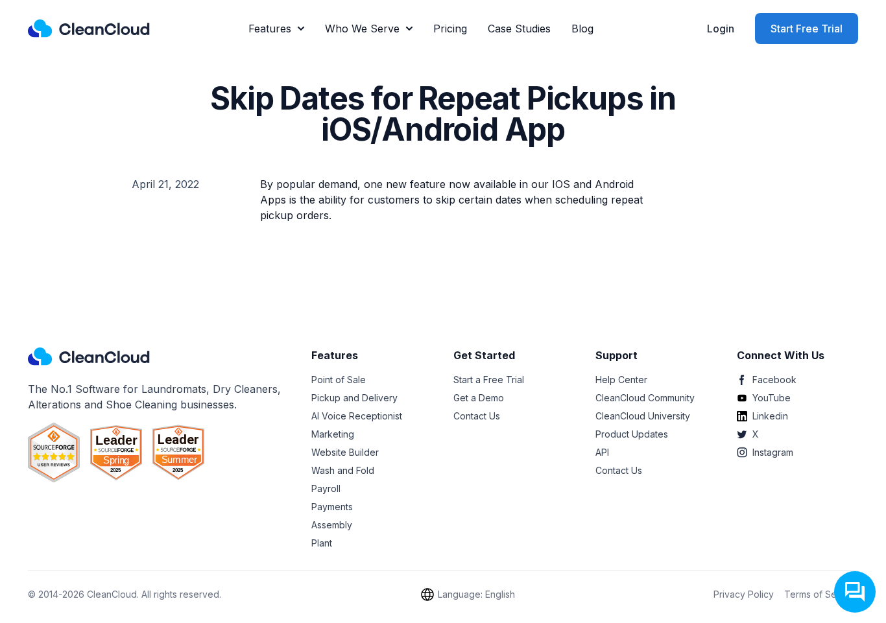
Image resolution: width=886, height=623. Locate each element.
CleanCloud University (642, 415)
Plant (321, 542)
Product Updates (631, 434)
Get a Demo (478, 397)
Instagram (772, 452)
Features (269, 28)
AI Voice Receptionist (356, 415)
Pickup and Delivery (354, 397)
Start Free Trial (807, 28)
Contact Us (476, 415)
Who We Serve (362, 28)
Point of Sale (338, 379)
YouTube (771, 397)
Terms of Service (821, 594)
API (602, 452)
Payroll (326, 488)
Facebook (774, 379)
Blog (582, 28)
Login (720, 28)
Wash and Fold (342, 470)
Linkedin (770, 415)
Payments (332, 506)
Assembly (331, 524)
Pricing (450, 28)
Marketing (332, 434)
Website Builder (345, 452)
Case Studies (519, 28)
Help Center (621, 379)
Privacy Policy (743, 594)
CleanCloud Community (645, 397)
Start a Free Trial (488, 379)
